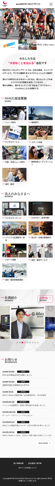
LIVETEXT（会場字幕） (41, 217)
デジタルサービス (12, 142)
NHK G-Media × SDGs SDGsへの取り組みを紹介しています (27, 435)
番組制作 (34, 122)
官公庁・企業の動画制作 (41, 237)
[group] (16, 45)
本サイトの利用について (27, 467)
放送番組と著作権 (35, 463)
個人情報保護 (18, 463)
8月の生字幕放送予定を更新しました (17, 375)
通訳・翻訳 (9, 184)
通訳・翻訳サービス (39, 260)
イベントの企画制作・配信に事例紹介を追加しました (23, 405)
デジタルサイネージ (13, 218)
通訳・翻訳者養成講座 (14, 279)
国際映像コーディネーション (42, 163)
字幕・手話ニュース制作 (15, 162)
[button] (17, 342)
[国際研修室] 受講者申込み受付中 (15, 385)
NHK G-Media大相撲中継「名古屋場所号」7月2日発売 (24, 395)
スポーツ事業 (10, 259)
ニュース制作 (10, 122)
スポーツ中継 (36, 142)
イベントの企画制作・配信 (15, 238)
